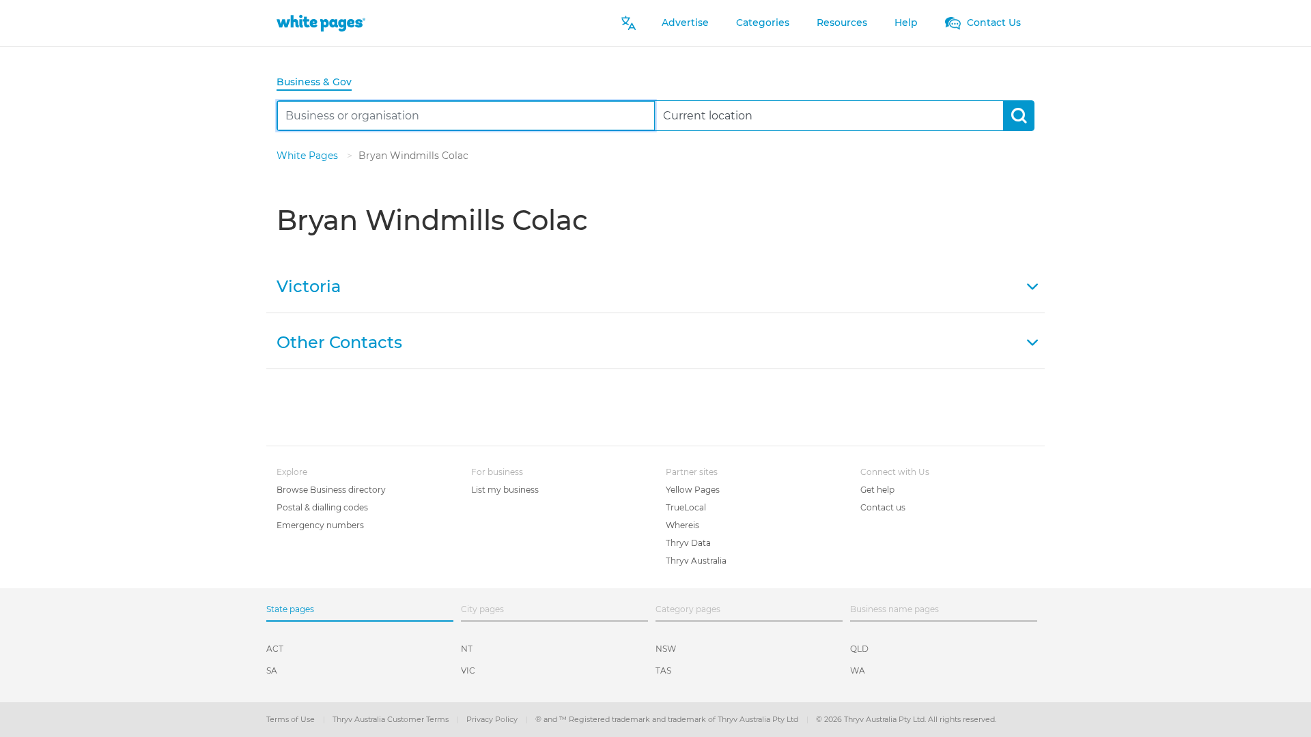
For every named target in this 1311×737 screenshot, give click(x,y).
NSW (666, 649)
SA (271, 670)
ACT (274, 649)
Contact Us (992, 22)
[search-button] (1018, 115)
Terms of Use (291, 719)
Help (906, 22)
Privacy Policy (493, 719)
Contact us (882, 507)
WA (857, 670)
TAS (663, 670)
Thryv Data (688, 543)
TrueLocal (686, 507)
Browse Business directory (331, 490)
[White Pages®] (321, 23)
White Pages (309, 155)
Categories (762, 22)
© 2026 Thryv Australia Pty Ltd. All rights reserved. (906, 719)
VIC (468, 670)
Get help (877, 490)
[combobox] (466, 115)
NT (467, 649)
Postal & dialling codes (322, 507)
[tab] (320, 83)
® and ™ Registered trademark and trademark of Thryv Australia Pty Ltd (667, 719)
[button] (655, 285)
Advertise (685, 22)
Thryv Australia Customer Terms (392, 719)
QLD (859, 649)
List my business (505, 490)
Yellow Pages (693, 490)
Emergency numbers (320, 525)
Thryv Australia (696, 560)
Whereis (682, 525)
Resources (842, 22)
